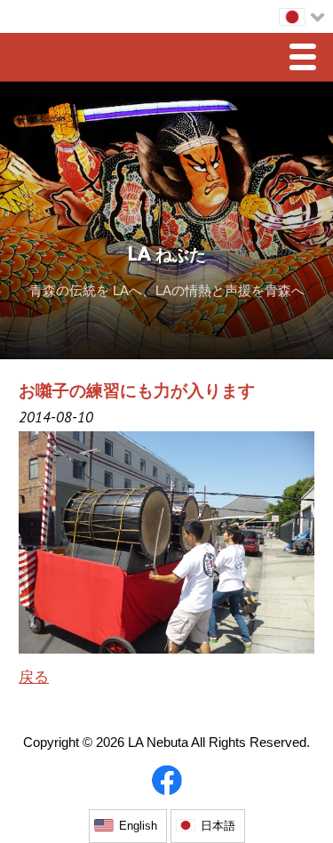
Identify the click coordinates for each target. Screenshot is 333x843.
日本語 (218, 825)
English (138, 825)
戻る (34, 677)
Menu (307, 59)
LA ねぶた (167, 256)
